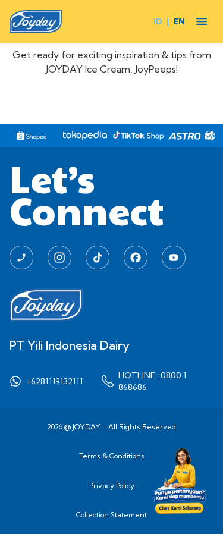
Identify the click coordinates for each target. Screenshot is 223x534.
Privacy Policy (111, 485)
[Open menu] (201, 21)
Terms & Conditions (112, 455)
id (157, 21)
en (179, 21)
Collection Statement (111, 514)
